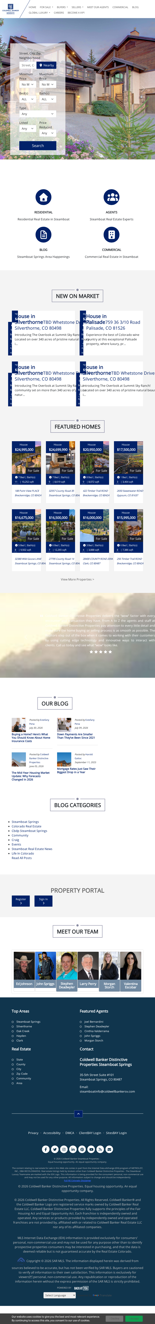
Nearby (48, 65)
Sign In (43, 899)
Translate (106, 1295)
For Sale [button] (45, 7)
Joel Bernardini (93, 1021)
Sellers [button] (77, 7)
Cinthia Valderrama (96, 1031)
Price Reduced (45, 125)
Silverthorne (24, 1026)
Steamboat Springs (25, 822)
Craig (15, 840)
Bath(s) (44, 93)
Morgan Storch (93, 1040)
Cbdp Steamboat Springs (29, 831)
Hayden (21, 1036)
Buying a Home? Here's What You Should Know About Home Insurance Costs (31, 737)
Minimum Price (26, 76)
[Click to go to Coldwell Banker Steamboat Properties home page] (10, 9)
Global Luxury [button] (38, 12)
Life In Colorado (23, 853)
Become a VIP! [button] (76, 12)
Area (19, 1083)
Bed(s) (23, 93)
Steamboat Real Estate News (32, 849)
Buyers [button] (61, 7)
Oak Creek (22, 1031)
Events (16, 844)
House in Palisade (96, 319)
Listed (23, 123)
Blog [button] (135, 7)
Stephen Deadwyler (96, 1026)
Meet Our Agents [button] (98, 7)
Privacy (33, 1133)
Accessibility (51, 1133)
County (20, 1064)
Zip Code (22, 1073)
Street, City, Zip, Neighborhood (30, 55)
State (19, 1059)
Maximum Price (46, 76)
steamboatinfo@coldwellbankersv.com (107, 1091)
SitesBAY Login (116, 1133)
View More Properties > (77, 579)
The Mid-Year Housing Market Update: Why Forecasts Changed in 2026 (31, 776)
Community (20, 835)
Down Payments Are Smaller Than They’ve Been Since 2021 (76, 735)
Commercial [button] (120, 7)
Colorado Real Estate (26, 826)
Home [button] (32, 7)
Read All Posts (22, 858)
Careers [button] (59, 12)
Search (44, 145)
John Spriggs (92, 1036)
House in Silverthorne (29, 319)
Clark (19, 1040)
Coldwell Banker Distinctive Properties (39, 758)
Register (21, 899)
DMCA (69, 1133)
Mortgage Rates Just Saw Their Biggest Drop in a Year (76, 770)
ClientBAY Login (90, 1133)
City (18, 1069)
